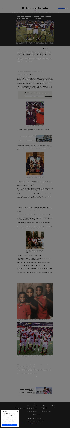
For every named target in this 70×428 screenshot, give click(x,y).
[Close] (17, 411)
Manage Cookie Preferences (9, 424)
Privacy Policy (4, 422)
